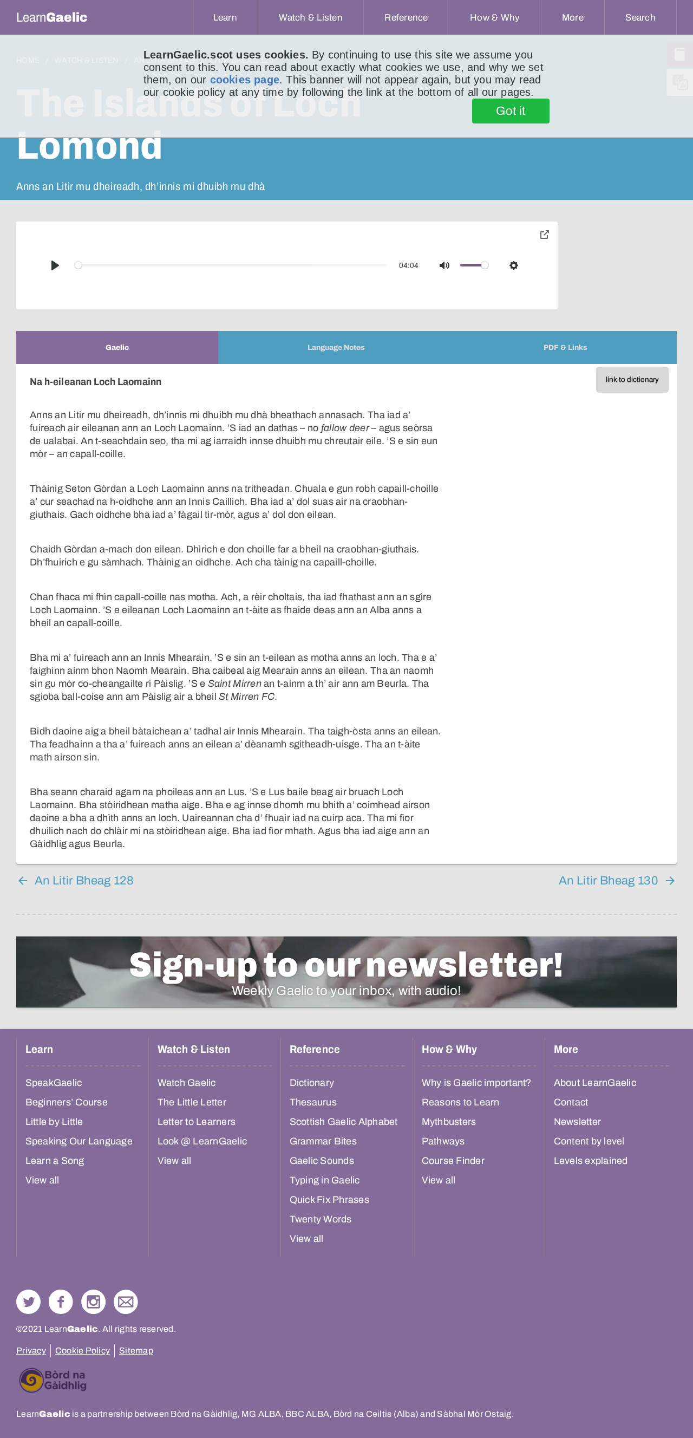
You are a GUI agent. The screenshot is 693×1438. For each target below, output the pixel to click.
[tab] (117, 347)
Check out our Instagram (93, 1302)
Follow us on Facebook (61, 1302)
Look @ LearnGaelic (202, 1141)
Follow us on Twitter (28, 1302)
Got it (511, 111)
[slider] (231, 265)
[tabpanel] (346, 614)
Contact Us (126, 1302)
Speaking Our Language (79, 1141)
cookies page (244, 80)
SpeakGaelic (53, 1082)
